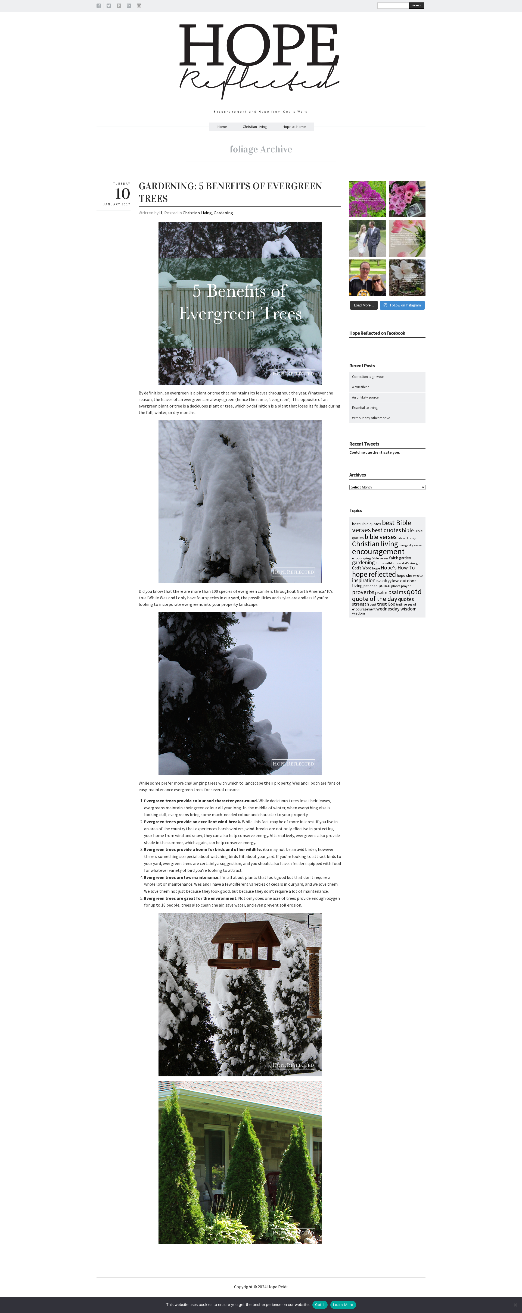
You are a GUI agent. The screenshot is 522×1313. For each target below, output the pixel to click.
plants (395, 586)
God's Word (361, 568)
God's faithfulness (388, 563)
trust (373, 604)
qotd (414, 591)
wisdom (358, 613)
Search (416, 5)
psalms (397, 592)
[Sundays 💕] (367, 277)
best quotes (386, 530)
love (395, 580)
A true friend (360, 387)
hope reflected (374, 574)
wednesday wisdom (396, 609)
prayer (406, 586)
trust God (386, 604)
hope (376, 568)
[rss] (129, 6)
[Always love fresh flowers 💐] (407, 199)
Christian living (375, 543)
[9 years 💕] (367, 238)
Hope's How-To (398, 567)
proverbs (363, 592)
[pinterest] (119, 6)
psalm (381, 592)
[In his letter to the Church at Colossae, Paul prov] (407, 277)
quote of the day (374, 598)
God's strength (411, 563)
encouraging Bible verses (370, 558)
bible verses (381, 536)
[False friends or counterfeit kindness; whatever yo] (367, 199)
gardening (363, 562)
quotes (406, 599)
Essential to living (365, 407)
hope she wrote (410, 575)
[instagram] (139, 6)
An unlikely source (365, 397)
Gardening (223, 212)
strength (360, 604)
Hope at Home (294, 127)
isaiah (381, 581)
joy (389, 581)
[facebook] (99, 6)
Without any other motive (371, 418)
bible (408, 530)
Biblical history (406, 538)
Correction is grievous (368, 376)
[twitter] (109, 6)
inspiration (363, 580)
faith (393, 557)
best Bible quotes (366, 523)
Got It (320, 1304)
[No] (515, 1305)
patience (370, 585)
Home (222, 127)
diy (411, 545)
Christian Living (255, 127)
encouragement (378, 551)
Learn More (343, 1304)
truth (399, 604)
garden (405, 557)
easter (418, 545)
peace (384, 585)
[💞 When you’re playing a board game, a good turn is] (407, 238)
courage (403, 545)
